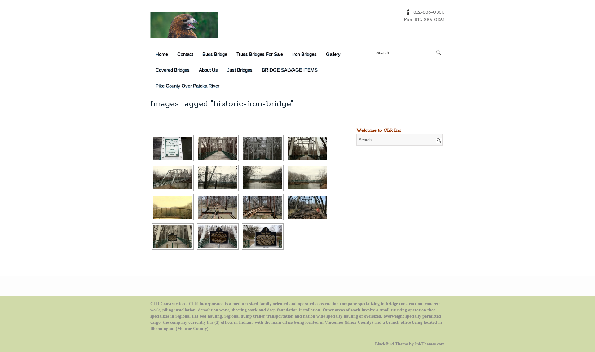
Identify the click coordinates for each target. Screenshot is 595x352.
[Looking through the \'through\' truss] (217, 148)
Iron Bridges (304, 54)
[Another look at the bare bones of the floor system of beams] (262, 207)
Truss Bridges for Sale (259, 54)
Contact (185, 54)
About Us (208, 70)
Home (162, 54)
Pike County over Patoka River (187, 85)
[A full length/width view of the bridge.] (307, 177)
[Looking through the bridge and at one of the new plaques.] (172, 236)
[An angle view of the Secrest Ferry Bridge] (172, 177)
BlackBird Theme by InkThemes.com (410, 344)
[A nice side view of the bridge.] (217, 177)
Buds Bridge (214, 54)
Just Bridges (240, 70)
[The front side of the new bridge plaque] (217, 236)
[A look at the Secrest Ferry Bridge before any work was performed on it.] (172, 207)
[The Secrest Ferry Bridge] (307, 148)
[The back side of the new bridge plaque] (262, 236)
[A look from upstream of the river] (262, 177)
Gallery (333, 54)
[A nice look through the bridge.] (262, 148)
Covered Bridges (173, 70)
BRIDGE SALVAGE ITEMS (290, 70)
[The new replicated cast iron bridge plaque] (172, 148)
